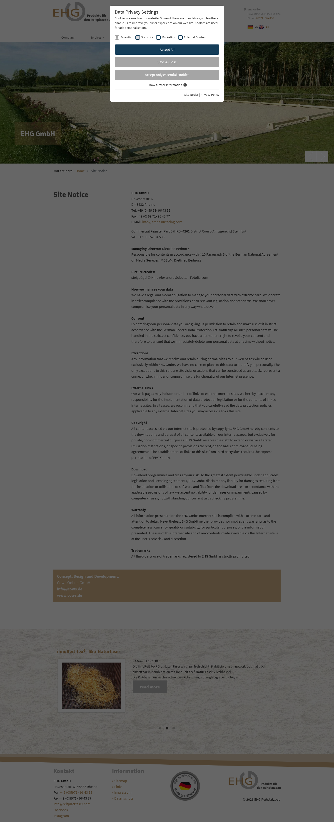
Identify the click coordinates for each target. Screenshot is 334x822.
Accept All (167, 49)
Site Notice (191, 95)
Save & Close (167, 62)
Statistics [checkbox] (147, 37)
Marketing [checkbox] (168, 37)
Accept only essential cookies (167, 74)
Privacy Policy (210, 95)
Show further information (165, 85)
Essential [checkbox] (126, 37)
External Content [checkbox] (195, 37)
